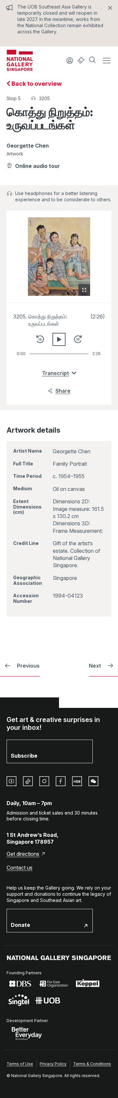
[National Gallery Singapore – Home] (20, 60)
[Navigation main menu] (106, 60)
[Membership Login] (70, 60)
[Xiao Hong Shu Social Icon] (77, 781)
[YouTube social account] (11, 781)
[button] (93, 60)
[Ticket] (81, 60)
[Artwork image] (59, 256)
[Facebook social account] (61, 781)
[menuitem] (20, 1063)
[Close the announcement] (110, 8)
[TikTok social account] (28, 781)
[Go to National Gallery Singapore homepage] (59, 957)
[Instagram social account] (44, 781)
